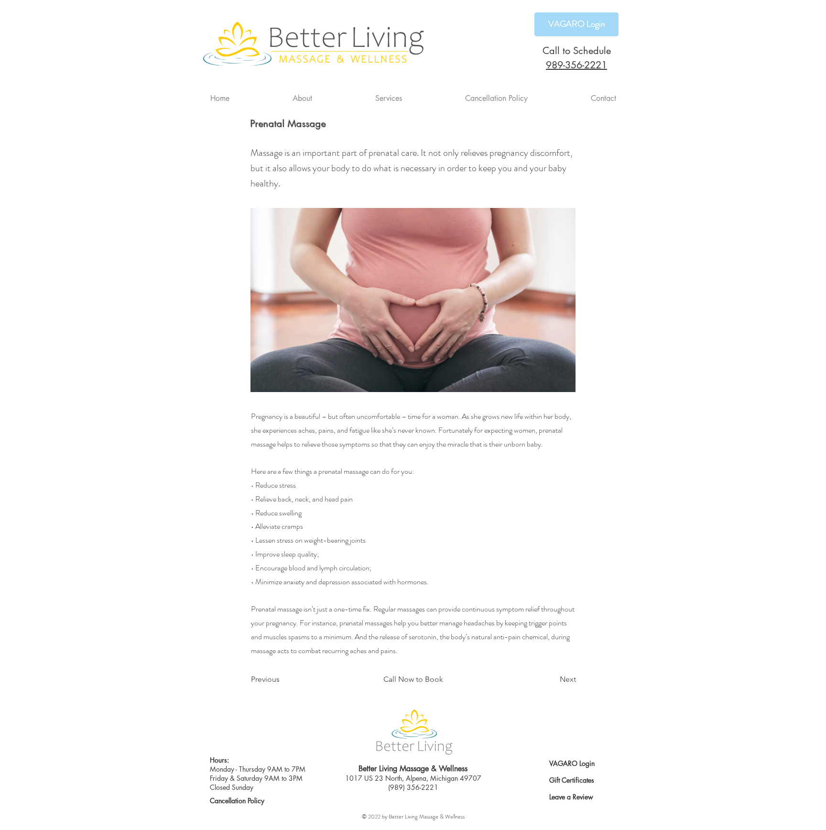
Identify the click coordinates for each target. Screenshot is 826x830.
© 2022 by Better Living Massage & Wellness (413, 816)
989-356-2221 (576, 65)
